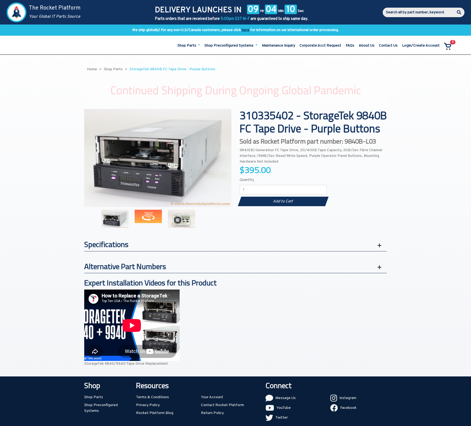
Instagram (347, 398)
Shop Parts (93, 397)
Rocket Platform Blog (154, 413)
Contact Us (388, 45)
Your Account (212, 397)
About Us (367, 45)
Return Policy (212, 413)
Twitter (281, 417)
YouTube (283, 408)
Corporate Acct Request (320, 45)
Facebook (348, 408)
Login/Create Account (421, 45)
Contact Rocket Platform (222, 405)
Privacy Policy (148, 405)
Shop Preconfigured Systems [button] (229, 45)
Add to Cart (283, 201)
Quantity (247, 180)
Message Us (285, 398)
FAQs (350, 45)
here (245, 30)
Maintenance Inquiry (278, 45)
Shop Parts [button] (187, 45)
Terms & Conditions (152, 397)
